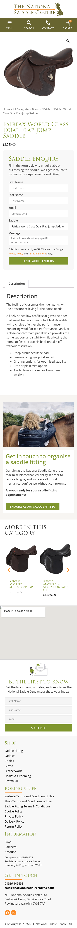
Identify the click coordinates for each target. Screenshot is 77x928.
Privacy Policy (16, 253)
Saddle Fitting (14, 751)
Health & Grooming (18, 776)
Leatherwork (13, 771)
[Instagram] (13, 912)
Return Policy (14, 826)
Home (6, 109)
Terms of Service (37, 253)
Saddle (13, 220)
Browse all (11, 781)
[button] (68, 41)
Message (14, 233)
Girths (9, 766)
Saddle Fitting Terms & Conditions (27, 806)
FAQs (8, 842)
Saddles (10, 756)
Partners (10, 847)
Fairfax (47, 109)
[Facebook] (7, 912)
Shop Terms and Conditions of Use (28, 801)
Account (10, 852)
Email (12, 208)
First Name (16, 182)
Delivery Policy (14, 821)
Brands (36, 109)
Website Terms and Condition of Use (29, 796)
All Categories (21, 109)
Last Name (16, 195)
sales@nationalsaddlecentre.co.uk (29, 888)
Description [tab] (16, 284)
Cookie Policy (13, 811)
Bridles (9, 761)
